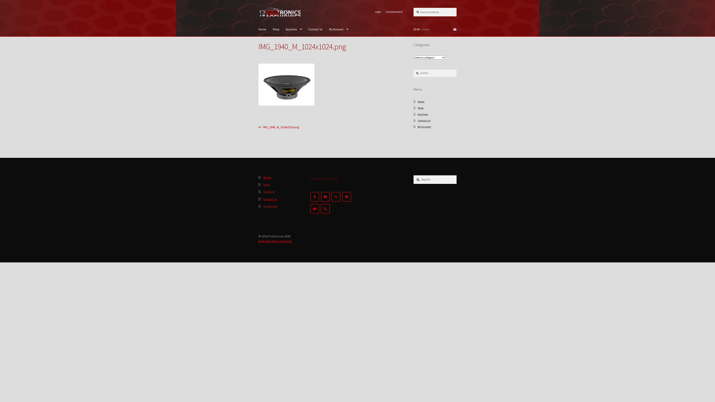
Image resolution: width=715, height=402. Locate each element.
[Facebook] (314, 197)
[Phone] (325, 209)
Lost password (394, 11)
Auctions (291, 29)
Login (378, 11)
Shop (276, 29)
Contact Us (315, 29)
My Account (336, 29)
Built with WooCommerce (274, 241)
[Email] (314, 209)
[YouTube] (325, 197)
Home (262, 29)
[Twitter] (335, 197)
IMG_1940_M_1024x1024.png (281, 127)
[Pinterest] (346, 197)
